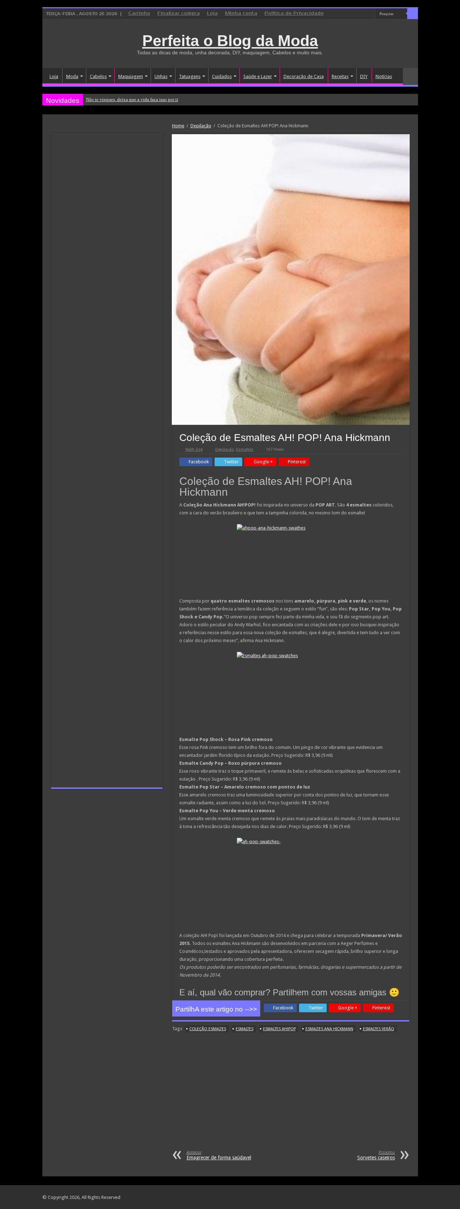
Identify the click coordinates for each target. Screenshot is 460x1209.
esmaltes (244, 1029)
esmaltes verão (378, 1029)
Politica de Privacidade (294, 13)
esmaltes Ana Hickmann (329, 1029)
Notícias (384, 76)
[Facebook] (356, 14)
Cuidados (222, 76)
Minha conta (241, 13)
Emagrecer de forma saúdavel (219, 1155)
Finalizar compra (178, 13)
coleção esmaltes (207, 1029)
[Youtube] (369, 14)
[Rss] (342, 14)
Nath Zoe (194, 449)
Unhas (161, 76)
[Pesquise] (412, 13)
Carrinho (139, 13)
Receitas (340, 76)
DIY (364, 76)
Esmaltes (244, 449)
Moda (72, 76)
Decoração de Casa (304, 76)
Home (178, 125)
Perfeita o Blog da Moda (230, 40)
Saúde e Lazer (257, 76)
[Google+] (349, 14)
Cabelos (98, 76)
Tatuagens (190, 76)
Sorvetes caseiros (376, 1155)
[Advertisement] (291, 1096)
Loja (212, 13)
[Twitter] (362, 14)
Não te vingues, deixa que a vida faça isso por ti (132, 99)
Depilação (200, 125)
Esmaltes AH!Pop (279, 1029)
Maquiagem (130, 76)
